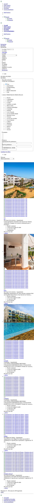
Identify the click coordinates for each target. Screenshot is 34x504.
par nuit (10, 231)
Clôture (9, 121)
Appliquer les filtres (5, 152)
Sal (4, 219)
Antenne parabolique (12, 107)
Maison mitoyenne (11, 90)
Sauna (8, 128)
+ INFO (6, 233)
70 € (7, 302)
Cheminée (9, 125)
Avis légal (6, 497)
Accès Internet (10, 120)
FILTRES (3, 45)
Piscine (9, 97)
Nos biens (6, 8)
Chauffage (9, 109)
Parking (9, 110)
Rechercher (3, 44)
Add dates (4, 52)
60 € (7, 373)
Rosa (5, 290)
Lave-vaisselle (10, 112)
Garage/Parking (11, 87)
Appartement (10, 85)
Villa (8, 92)
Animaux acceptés (11, 104)
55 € (7, 231)
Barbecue (9, 123)
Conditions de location (9, 499)
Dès (5, 231)
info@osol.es (7, 12)
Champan (6, 398)
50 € (7, 486)
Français (7, 17)
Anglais (10, 18)
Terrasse (9, 117)
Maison (8, 89)
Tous (8, 84)
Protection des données (9, 500)
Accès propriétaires (8, 9)
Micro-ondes (10, 105)
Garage (9, 102)
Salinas (5, 436)
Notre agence (7, 5)
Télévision (9, 101)
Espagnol (10, 20)
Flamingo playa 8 (8, 473)
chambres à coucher (7, 67)
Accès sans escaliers (12, 118)
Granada (6, 360)
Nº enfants (4, 64)
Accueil (6, 4)
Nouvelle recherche (7, 80)
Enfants (4, 59)
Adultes (4, 56)
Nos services (7, 6)
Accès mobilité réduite (12, 113)
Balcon (9, 126)
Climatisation (10, 99)
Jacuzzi (9, 129)
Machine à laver (11, 115)
